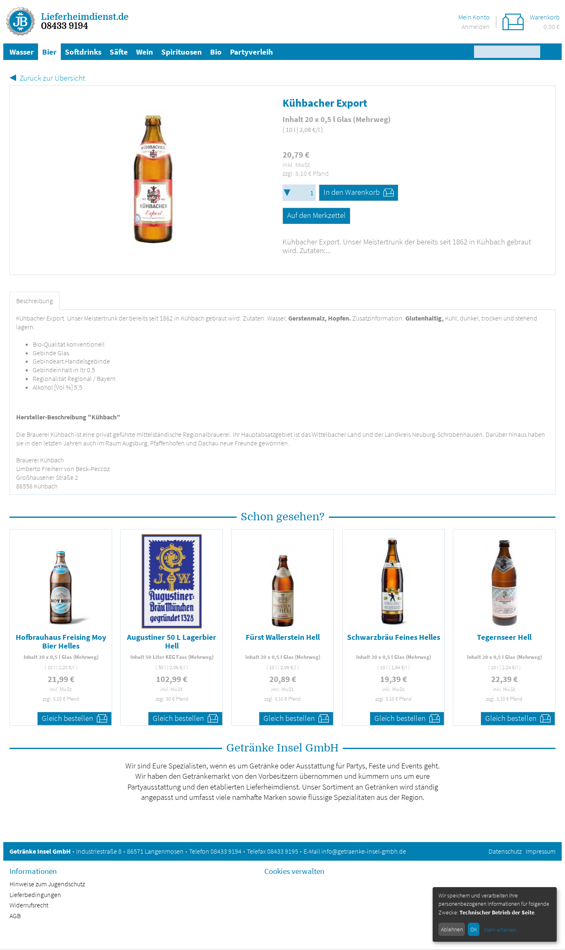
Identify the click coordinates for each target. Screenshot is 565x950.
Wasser (22, 52)
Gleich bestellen (68, 718)
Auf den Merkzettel (316, 215)
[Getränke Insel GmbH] (20, 21)
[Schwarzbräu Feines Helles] (393, 581)
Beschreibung (34, 301)
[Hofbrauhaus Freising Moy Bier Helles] (60, 581)
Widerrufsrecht (29, 905)
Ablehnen (452, 929)
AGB (15, 916)
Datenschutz (505, 851)
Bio (216, 52)
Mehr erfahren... (502, 929)
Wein (144, 52)
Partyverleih (251, 52)
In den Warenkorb (352, 192)
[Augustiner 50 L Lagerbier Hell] (171, 581)
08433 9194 (64, 26)
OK (473, 929)
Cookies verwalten (294, 871)
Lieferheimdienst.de (85, 17)
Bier (49, 52)
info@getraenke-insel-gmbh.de (363, 851)
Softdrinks (83, 52)
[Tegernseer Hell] (504, 581)
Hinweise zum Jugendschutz (47, 884)
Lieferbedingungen (35, 894)
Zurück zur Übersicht (52, 77)
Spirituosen (181, 52)
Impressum (540, 851)
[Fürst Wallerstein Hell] (282, 581)
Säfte (119, 52)
